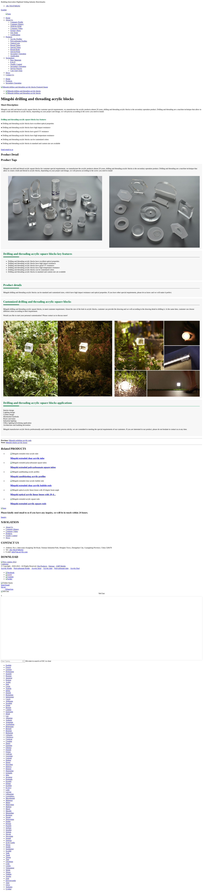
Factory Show (15, 31)
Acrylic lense (36, 568)
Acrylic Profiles (16, 39)
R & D (12, 62)
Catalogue (4, 564)
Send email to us (7, 150)
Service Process (16, 69)
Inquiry (3, 517)
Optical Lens (15, 43)
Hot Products (42, 566)
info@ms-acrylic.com (19, 552)
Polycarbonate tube (61, 568)
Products (9, 37)
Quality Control (16, 64)
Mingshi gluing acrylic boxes (16, 443)
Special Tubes (15, 47)
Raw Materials (15, 60)
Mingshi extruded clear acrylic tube (27, 458)
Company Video (16, 28)
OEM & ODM (15, 26)
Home (8, 18)
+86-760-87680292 (13, 6)
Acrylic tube (47, 568)
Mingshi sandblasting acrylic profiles (28, 476)
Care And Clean (16, 71)
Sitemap (52, 566)
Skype (3, 587)
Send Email (5, 585)
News (8, 73)
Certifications (15, 35)
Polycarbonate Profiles (18, 41)
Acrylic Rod (75, 568)
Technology (10, 58)
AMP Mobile (61, 566)
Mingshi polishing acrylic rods (20, 440)
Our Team (14, 33)
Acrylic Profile (6, 568)
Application (14, 56)
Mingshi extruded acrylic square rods (28, 503)
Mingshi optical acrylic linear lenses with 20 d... (33, 494)
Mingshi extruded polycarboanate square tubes (33, 467)
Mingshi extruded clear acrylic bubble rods (31, 485)
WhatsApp (8, 589)
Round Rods (15, 50)
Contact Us (10, 75)
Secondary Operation (18, 54)
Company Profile (16, 22)
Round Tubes (15, 45)
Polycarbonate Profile (22, 568)
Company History (17, 24)
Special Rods (15, 52)
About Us (9, 20)
